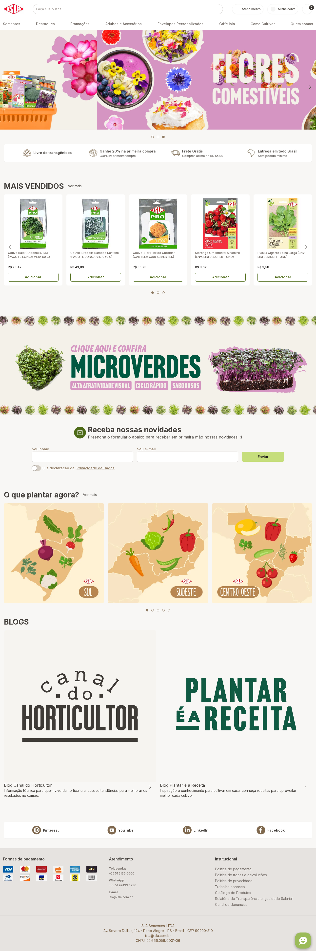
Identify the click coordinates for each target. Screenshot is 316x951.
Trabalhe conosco (230, 887)
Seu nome (40, 449)
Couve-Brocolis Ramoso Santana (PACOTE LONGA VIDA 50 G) (94, 255)
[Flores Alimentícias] (158, 80)
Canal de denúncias (231, 904)
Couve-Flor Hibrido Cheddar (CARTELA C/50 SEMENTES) (154, 255)
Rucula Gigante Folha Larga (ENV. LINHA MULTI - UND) (281, 255)
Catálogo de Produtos (233, 893)
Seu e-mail (146, 449)
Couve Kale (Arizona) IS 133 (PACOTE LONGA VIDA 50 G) (29, 255)
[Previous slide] (6, 87)
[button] (307, 9)
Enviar (263, 457)
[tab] (152, 137)
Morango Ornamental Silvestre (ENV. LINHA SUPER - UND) (217, 255)
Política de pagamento (233, 869)
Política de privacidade (234, 881)
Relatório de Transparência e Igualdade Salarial (254, 898)
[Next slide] (310, 87)
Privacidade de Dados (96, 468)
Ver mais (75, 186)
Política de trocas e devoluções (241, 875)
